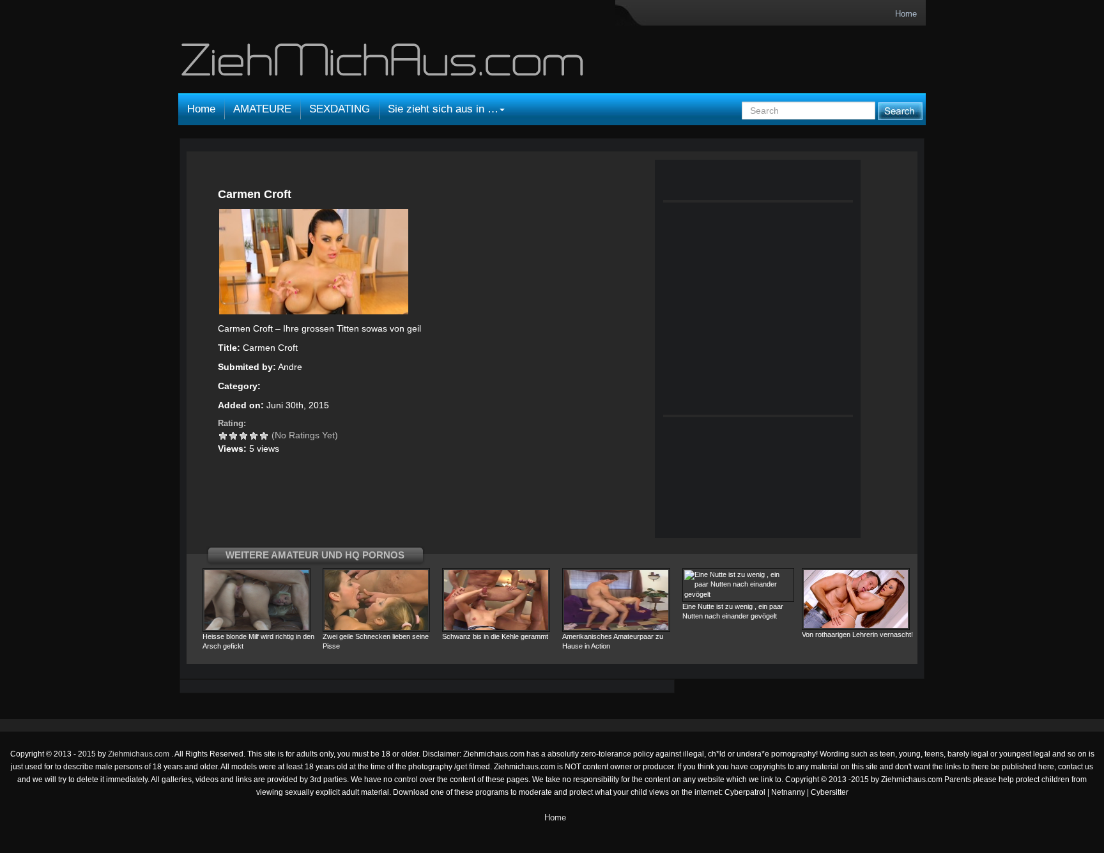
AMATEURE (262, 109)
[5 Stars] (264, 436)
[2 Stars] (233, 436)
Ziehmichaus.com (139, 753)
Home (906, 14)
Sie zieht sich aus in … (443, 109)
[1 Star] (223, 436)
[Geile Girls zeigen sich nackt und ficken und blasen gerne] (383, 65)
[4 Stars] (254, 436)
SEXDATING (339, 109)
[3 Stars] (243, 436)
